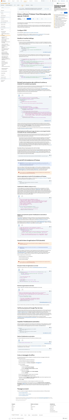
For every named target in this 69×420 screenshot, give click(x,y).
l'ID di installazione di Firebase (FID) (42, 178)
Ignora (61, 12)
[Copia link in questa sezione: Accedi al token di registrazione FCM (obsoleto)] (46, 240)
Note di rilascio (52, 409)
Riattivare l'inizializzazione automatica (42, 219)
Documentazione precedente (53, 411)
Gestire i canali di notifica (41, 73)
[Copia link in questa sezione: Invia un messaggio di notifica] (35, 355)
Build (18, 5)
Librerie (13, 409)
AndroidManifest (46, 52)
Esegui (22, 5)
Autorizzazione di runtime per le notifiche (26, 128)
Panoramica (2, 5)
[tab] (19, 95)
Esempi (32, 5)
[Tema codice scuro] (49, 45)
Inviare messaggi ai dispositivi (23, 392)
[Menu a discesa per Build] (10, 1)
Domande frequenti (52, 410)
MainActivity (47, 343)
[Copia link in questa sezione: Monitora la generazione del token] (35, 285)
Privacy (15, 418)
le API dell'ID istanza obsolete (30, 172)
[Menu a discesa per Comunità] (33, 1)
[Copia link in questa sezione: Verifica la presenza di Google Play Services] (43, 308)
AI (14, 5)
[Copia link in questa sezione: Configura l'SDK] (27, 30)
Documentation (4, 3)
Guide (12, 405)
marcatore (37, 151)
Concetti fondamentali (9, 5)
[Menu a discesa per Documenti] (28, 1)
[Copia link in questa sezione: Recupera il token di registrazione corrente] (39, 265)
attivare (40, 34)
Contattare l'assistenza (53, 405)
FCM (9, 3)
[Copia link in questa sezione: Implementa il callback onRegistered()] (37, 186)
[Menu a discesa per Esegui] (15, 1)
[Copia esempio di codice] (51, 45)
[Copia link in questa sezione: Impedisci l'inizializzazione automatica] (40, 321)
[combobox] (45, 1)
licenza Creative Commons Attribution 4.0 (44, 397)
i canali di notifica (43, 69)
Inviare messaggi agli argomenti (23, 395)
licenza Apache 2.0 (28, 398)
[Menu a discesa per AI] (16, 5)
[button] (4, 13)
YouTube (32, 409)
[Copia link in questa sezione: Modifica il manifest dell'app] (34, 38)
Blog (31, 405)
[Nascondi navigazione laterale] (9, 418)
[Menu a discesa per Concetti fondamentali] (13, 5)
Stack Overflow (52, 406)
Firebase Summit (33, 406)
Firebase (40, 243)
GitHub (12, 410)
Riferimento (27, 5)
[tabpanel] (34, 109)
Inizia (65, 12)
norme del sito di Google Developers (43, 398)
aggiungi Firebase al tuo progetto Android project (31, 32)
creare (48, 70)
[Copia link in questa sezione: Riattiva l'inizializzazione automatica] (35, 336)
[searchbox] (5, 7)
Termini (13, 418)
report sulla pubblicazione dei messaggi (33, 35)
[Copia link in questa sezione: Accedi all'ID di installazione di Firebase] (40, 160)
